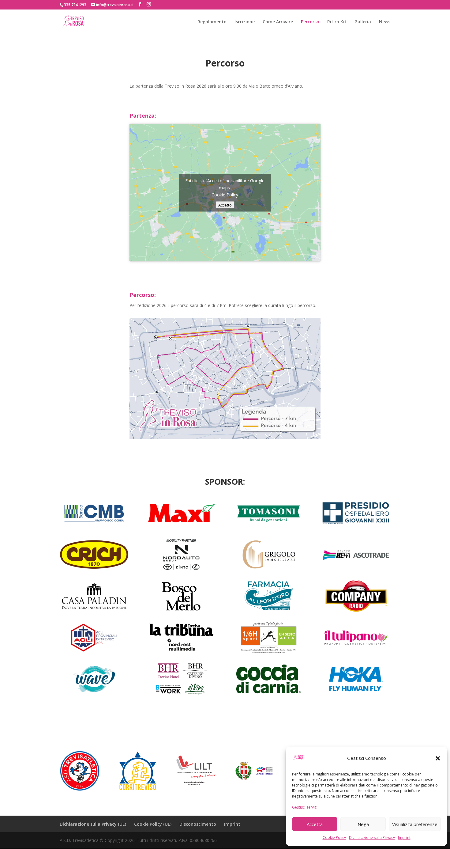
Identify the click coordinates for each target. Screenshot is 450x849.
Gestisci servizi (304, 807)
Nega (363, 824)
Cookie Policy (334, 837)
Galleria (362, 22)
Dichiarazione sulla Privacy (372, 837)
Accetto (225, 204)
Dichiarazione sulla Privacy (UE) (93, 824)
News (384, 22)
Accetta (315, 824)
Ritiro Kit (337, 22)
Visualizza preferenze (414, 824)
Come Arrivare (278, 22)
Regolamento (212, 22)
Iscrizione (244, 22)
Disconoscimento (197, 824)
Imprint (404, 837)
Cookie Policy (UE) (152, 824)
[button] (438, 758)
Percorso (310, 22)
